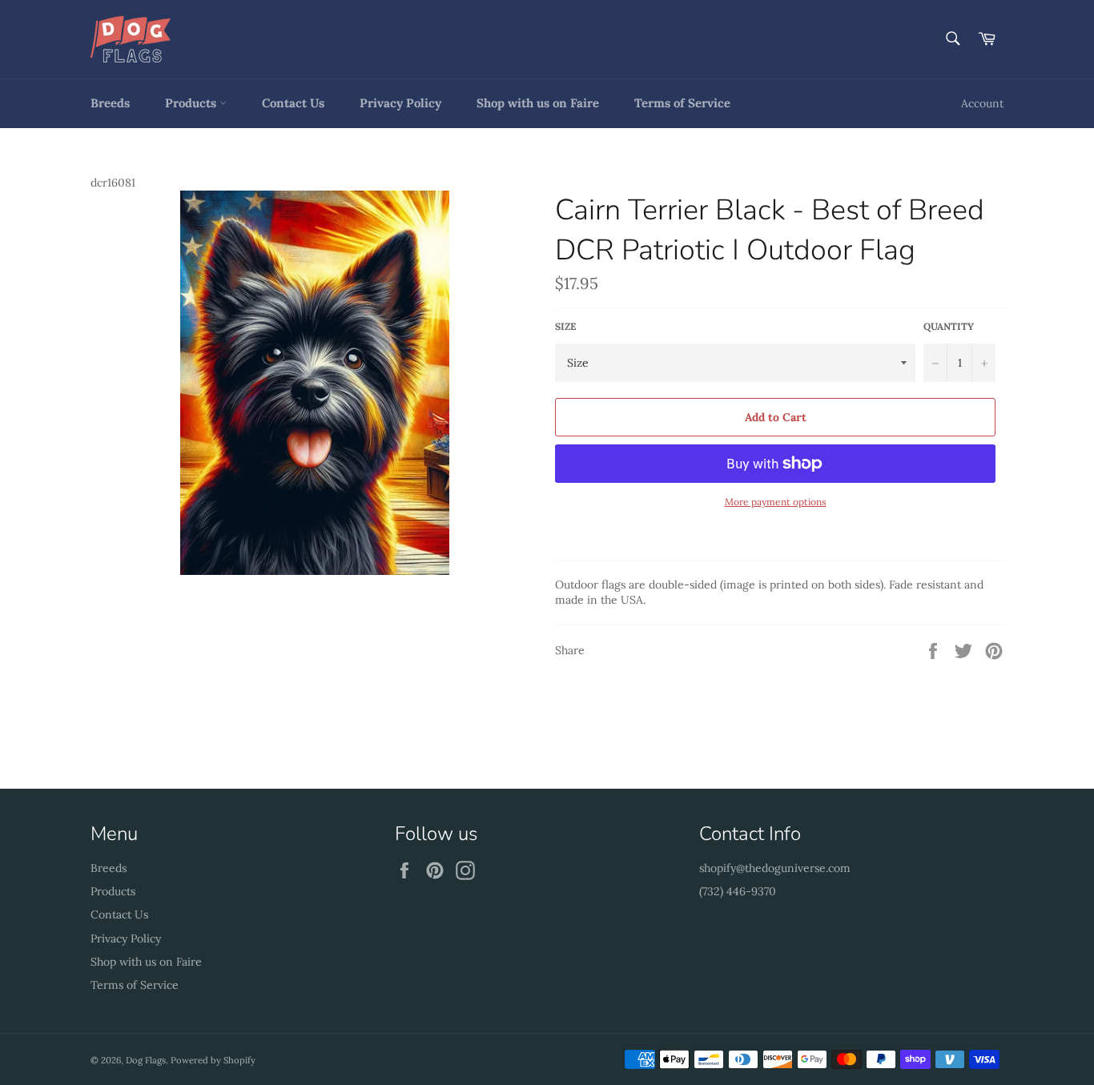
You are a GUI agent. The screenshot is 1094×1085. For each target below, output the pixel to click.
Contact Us (293, 103)
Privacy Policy (400, 103)
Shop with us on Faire (538, 103)
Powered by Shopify (213, 1060)
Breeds (110, 103)
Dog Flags (146, 1060)
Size (565, 326)
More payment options (776, 502)
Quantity (948, 326)
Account (982, 103)
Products (192, 103)
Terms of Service (682, 103)
